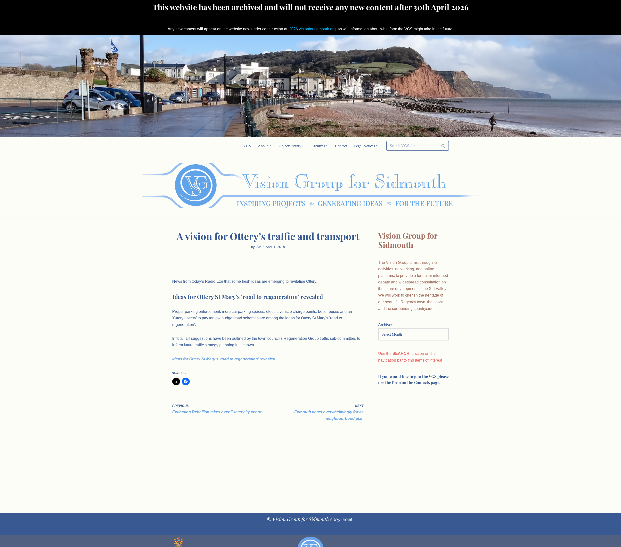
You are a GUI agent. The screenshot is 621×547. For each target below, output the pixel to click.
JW (258, 247)
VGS (247, 146)
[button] (270, 146)
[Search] (443, 146)
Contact (341, 146)
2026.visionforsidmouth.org (312, 29)
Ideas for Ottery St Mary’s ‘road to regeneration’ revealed (223, 359)
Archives (385, 325)
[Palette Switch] (410, 185)
